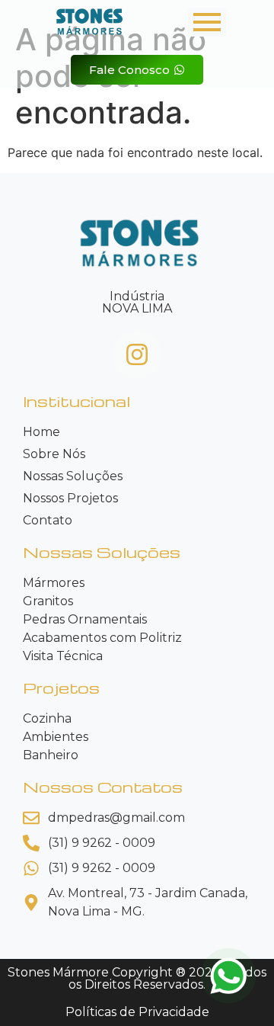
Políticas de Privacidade (137, 1012)
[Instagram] (137, 354)
